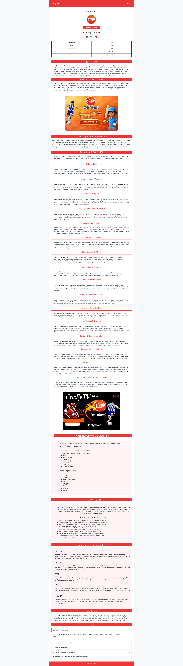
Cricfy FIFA (54, 140)
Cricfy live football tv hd (108, 509)
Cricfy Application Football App (63, 615)
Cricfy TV (55, 3)
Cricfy (55, 66)
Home (128, 3)
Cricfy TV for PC (60, 507)
